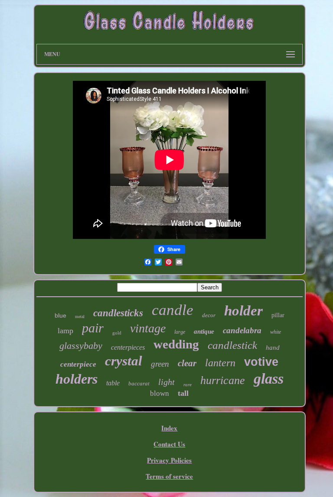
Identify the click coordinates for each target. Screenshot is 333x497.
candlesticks (118, 313)
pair (93, 328)
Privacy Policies (169, 460)
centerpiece (78, 364)
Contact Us (169, 444)
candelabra (242, 330)
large (179, 332)
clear (187, 363)
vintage (148, 328)
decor (208, 315)
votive (261, 361)
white (275, 332)
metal (80, 316)
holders (77, 379)
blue (60, 315)
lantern (220, 362)
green (160, 363)
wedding (176, 344)
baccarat (139, 383)
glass (269, 379)
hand (273, 347)
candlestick (232, 345)
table (113, 383)
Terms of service (169, 476)
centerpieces (128, 347)
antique (204, 331)
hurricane (222, 380)
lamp (65, 330)
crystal (123, 360)
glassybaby (80, 345)
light (166, 382)
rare (187, 384)
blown (159, 393)
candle (172, 310)
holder (243, 310)
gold (116, 332)
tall (183, 393)
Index (169, 428)
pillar (277, 315)
